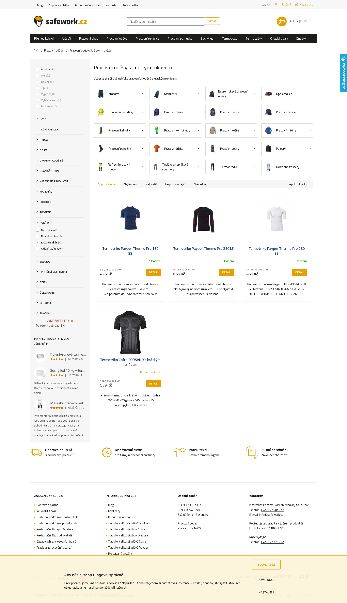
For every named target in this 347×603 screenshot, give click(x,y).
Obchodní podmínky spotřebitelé (57, 517)
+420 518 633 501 (273, 528)
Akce (45, 75)
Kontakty (111, 5)
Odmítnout (266, 579)
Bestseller (48, 106)
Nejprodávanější (175, 184)
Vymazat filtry (58, 321)
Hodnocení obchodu (87, 5)
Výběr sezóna (50, 100)
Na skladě (48, 69)
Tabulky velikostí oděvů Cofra (127, 541)
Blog (40, 5)
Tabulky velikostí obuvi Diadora (128, 535)
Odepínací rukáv (52, 249)
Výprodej (47, 94)
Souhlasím (266, 564)
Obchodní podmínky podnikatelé (57, 523)
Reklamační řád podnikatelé (54, 535)
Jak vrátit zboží (46, 511)
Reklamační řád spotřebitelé (54, 529)
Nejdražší (151, 184)
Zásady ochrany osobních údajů (56, 541)
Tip (44, 88)
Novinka (47, 82)
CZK (264, 4)
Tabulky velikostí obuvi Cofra (126, 529)
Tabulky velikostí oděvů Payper (128, 547)
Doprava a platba (59, 5)
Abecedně (199, 184)
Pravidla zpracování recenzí (53, 547)
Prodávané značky (120, 553)
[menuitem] (44, 38)
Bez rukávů (49, 230)
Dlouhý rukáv (51, 236)
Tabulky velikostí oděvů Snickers (129, 523)
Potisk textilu (130, 5)
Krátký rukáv (50, 242)
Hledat (212, 21)
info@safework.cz (271, 514)
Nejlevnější (130, 184)
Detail (153, 272)
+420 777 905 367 (272, 509)
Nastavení (266, 592)
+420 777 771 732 (272, 541)
